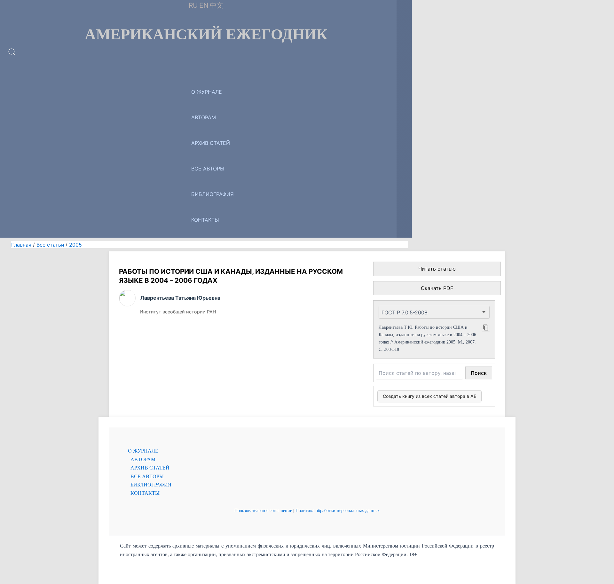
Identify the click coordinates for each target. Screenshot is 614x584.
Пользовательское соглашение (263, 510)
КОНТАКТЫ (205, 220)
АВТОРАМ (203, 117)
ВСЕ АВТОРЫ (207, 168)
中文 (216, 5)
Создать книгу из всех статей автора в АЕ (429, 396)
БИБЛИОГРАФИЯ (212, 194)
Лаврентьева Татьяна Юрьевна (180, 298)
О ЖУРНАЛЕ (206, 92)
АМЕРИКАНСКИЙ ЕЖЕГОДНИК (206, 34)
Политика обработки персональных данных (337, 510)
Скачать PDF (437, 288)
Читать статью (437, 268)
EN (204, 5)
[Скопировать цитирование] (486, 327)
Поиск (479, 373)
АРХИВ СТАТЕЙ (210, 143)
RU (193, 5)
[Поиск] (12, 54)
